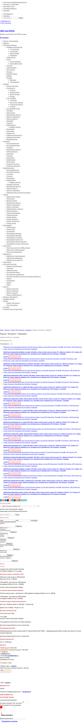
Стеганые (13, 100)
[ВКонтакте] (1, 500)
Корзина (6, 10)
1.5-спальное (14, 49)
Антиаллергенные (13, 109)
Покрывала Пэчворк (13, 235)
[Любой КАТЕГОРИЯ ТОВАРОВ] (8, 522)
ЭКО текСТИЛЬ (7, 30)
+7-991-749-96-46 (5, 23)
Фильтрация (34, 520)
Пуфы (8, 285)
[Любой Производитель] (6, 556)
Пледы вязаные (12, 219)
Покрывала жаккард (13, 233)
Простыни (7, 246)
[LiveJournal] (15, 500)
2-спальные (14, 51)
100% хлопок (11, 57)
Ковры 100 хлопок (13, 303)
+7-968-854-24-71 (5, 21)
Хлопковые (10, 129)
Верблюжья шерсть (13, 115)
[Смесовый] (5, 529)
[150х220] (4, 535)
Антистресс (10, 162)
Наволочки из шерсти (14, 260)
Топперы (9, 174)
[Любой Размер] (4, 533)
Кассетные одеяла (16, 102)
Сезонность (10, 88)
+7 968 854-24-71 (5, 654)
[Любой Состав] (5, 528)
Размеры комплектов (14, 47)
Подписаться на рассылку (12, 309)
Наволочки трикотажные (15, 256)
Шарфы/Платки (9, 299)
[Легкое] (6, 546)
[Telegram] (26, 500)
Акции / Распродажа (10, 41)
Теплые (12, 90)
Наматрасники (8, 168)
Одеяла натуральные (14, 266)
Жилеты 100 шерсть (10, 297)
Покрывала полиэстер (14, 240)
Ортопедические (12, 143)
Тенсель (9, 66)
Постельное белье (10, 45)
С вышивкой (14, 82)
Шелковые (10, 131)
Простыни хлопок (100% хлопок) (18, 248)
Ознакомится (26, 692)
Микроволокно (12, 139)
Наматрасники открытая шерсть (18, 193)
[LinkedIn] (12, 500)
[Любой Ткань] (3, 551)
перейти (13, 666)
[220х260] (4, 536)
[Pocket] (17, 500)
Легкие (12, 96)
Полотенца (7, 262)
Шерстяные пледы (13, 197)
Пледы (5, 195)
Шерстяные (10, 113)
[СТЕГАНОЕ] (3, 541)
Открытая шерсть (16, 104)
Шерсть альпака (12, 207)
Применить (19, 526)
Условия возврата (9, 8)
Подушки (6, 141)
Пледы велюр (11, 217)
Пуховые (9, 111)
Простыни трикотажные (15, 250)
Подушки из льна (12, 164)
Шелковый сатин (16, 64)
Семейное (13, 55)
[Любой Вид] (3, 539)
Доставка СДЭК (8, 6)
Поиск (17, 514)
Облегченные (15, 94)
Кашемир (9, 121)
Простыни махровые (14, 252)
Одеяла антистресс (13, 137)
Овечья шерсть (12, 119)
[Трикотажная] (3, 552)
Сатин (8, 59)
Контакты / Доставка (11, 4)
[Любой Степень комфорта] (6, 545)
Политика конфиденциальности (15, 2)
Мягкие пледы (11, 201)
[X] (8, 500)
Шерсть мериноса (13, 190)
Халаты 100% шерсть (14, 295)
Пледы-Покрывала (13, 213)
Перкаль (9, 72)
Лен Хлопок (10, 70)
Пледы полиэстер (12, 221)
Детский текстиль (10, 264)
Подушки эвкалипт (13, 166)
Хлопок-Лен (10, 229)
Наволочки (7, 254)
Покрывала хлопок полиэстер (17, 244)
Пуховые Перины (12, 184)
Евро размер (14, 53)
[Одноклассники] (3, 500)
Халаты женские (12, 289)
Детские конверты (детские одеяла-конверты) (23, 276)
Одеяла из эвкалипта (14, 135)
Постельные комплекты (15, 274)
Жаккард (13, 80)
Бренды (6, 43)
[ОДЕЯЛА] (8, 523)
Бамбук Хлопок (15, 127)
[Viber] (19, 500)
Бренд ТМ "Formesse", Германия (21, 330)
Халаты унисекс (12, 293)
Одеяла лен (10, 133)
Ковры (8, 283)
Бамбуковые (11, 125)
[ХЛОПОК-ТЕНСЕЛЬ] (5, 530)
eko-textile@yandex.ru (11, 656)
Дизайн (9, 78)
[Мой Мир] (5, 500)
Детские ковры (12, 305)
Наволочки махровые (14, 258)
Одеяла (6, 84)
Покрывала (7, 225)
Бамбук (9, 76)
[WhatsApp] (21, 500)
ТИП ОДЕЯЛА (11, 98)
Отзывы (6, 307)
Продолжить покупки (9, 721)
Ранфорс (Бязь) (11, 74)
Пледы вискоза (12, 215)
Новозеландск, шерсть (14, 209)
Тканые (12, 107)
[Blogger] (10, 500)
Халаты (6, 287)
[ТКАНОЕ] (3, 542)
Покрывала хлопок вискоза (16, 242)
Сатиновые (10, 231)
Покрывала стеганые (14, 238)
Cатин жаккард (15, 62)
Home (2, 330)
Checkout (6, 16)
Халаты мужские (12, 291)
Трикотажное (11, 68)
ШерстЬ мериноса (13, 117)
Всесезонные (14, 92)
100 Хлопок (10, 199)
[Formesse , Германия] (6, 558)
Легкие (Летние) (12, 86)
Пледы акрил (11, 223)
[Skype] (24, 500)
